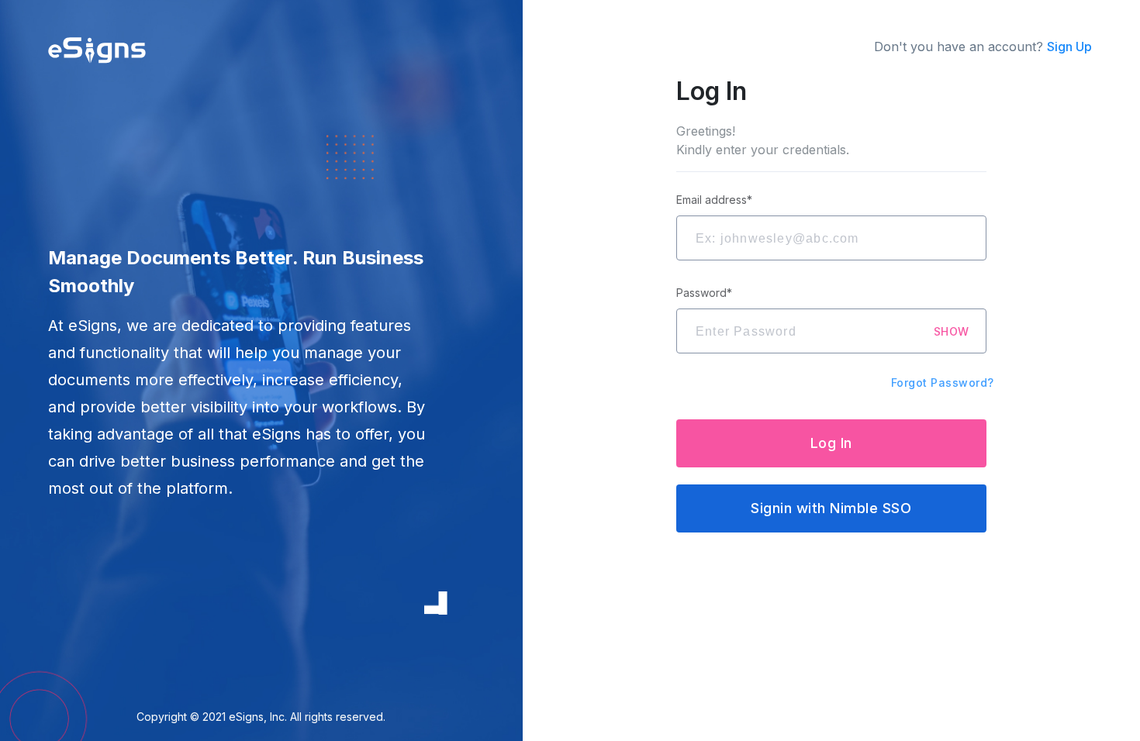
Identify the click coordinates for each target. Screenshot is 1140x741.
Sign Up (1069, 46)
